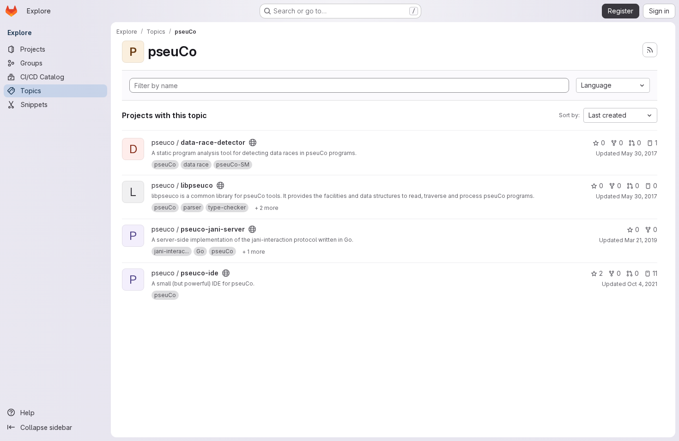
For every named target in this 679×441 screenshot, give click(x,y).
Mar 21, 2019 (640, 240)
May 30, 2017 (639, 153)
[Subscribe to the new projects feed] (650, 49)
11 (655, 273)
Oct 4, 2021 (642, 283)
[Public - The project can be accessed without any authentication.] (252, 142)
